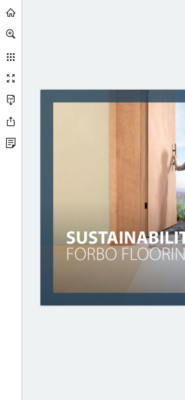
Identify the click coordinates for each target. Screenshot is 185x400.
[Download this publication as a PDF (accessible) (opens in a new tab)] (11, 100)
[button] (11, 34)
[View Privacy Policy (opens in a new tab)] (11, 143)
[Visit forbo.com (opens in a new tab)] (11, 12)
